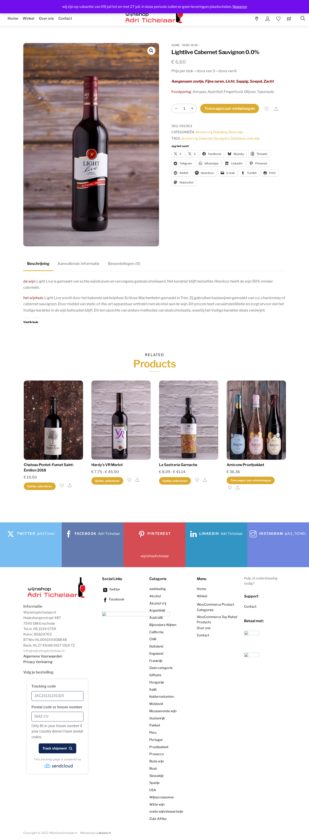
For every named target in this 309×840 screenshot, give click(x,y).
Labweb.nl (104, 833)
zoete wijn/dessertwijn (166, 811)
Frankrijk (155, 661)
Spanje (154, 783)
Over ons (46, 18)
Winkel (28, 18)
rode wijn (253, 138)
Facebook (116, 599)
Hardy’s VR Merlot (107, 465)
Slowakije (156, 776)
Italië (153, 690)
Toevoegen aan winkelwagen (229, 108)
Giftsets (155, 675)
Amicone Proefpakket (245, 465)
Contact (65, 18)
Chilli (152, 639)
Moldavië (156, 704)
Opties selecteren (39, 486)
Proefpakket (159, 747)
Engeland (156, 654)
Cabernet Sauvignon (214, 138)
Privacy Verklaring (37, 662)
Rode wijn (190, 45)
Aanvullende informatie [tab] (78, 263)
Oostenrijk (157, 718)
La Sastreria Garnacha (178, 465)
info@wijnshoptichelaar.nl (43, 651)
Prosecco (156, 754)
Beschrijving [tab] (38, 263)
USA (152, 790)
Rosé (153, 768)
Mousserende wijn (162, 711)
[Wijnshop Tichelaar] (57, 597)
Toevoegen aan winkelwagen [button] (250, 480)
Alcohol (155, 596)
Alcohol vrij (203, 132)
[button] (151, 51)
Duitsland (220, 132)
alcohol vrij (189, 138)
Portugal (155, 740)
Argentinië (157, 610)
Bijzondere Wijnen (162, 625)
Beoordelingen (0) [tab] (124, 263)
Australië (156, 618)
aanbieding (157, 589)
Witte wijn (156, 804)
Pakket (154, 725)
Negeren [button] (240, 7)
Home (13, 18)
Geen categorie (161, 668)
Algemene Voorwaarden (42, 656)
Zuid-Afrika (157, 819)
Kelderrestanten (161, 697)
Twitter (114, 589)
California (156, 632)
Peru (152, 733)
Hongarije (156, 682)
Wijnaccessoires (161, 797)
